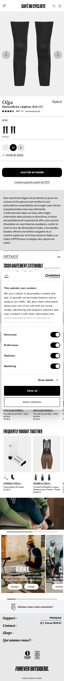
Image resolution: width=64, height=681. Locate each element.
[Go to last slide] (6, 55)
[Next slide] (58, 55)
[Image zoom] (32, 54)
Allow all (32, 390)
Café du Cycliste (34, 678)
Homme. (15, 586)
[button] (32, 172)
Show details (45, 380)
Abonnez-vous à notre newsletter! (35, 606)
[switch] (55, 345)
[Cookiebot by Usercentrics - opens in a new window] (45, 276)
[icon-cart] (59, 6)
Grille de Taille (14, 154)
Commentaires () (32, 111)
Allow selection (32, 401)
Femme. (31, 586)
